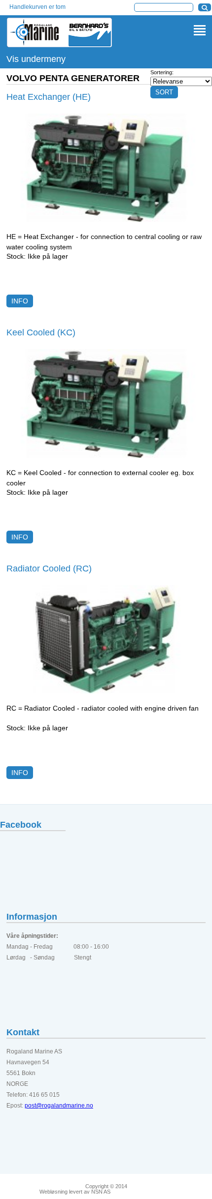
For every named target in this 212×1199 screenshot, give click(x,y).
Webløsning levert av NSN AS (74, 1192)
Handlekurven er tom (37, 6)
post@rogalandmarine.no (59, 1105)
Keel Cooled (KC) (40, 332)
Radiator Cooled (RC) (49, 568)
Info (19, 301)
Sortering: (162, 72)
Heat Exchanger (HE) (48, 97)
